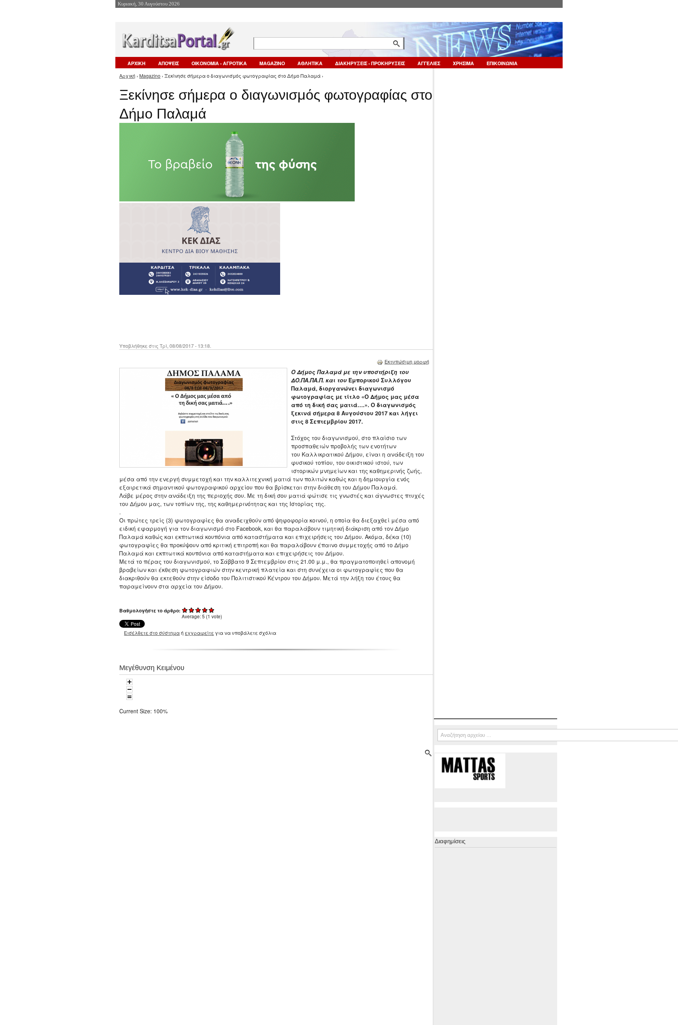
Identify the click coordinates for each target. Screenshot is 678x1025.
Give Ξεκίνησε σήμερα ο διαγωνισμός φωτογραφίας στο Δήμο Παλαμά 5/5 (211, 610)
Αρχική (127, 75)
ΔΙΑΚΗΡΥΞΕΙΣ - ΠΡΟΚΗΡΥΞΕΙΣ (370, 63)
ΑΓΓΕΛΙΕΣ (428, 63)
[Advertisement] (258, 318)
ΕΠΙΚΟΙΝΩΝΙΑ (502, 63)
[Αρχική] (177, 37)
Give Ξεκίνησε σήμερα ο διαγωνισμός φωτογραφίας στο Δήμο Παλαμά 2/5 (191, 610)
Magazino (149, 75)
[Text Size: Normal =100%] (129, 697)
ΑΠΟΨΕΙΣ (168, 63)
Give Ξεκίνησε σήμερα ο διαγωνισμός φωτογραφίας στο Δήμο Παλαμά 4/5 (205, 610)
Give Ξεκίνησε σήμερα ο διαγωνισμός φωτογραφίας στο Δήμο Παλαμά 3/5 (198, 610)
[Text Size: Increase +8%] (129, 682)
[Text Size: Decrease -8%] (129, 689)
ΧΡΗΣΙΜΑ (463, 63)
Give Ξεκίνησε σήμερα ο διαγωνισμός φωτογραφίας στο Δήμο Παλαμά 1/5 (185, 610)
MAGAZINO (272, 63)
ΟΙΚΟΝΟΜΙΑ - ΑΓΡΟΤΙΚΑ (219, 63)
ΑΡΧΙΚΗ (137, 63)
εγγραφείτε (199, 632)
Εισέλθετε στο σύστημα (152, 632)
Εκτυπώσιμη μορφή (407, 361)
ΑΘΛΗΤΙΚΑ (310, 63)
